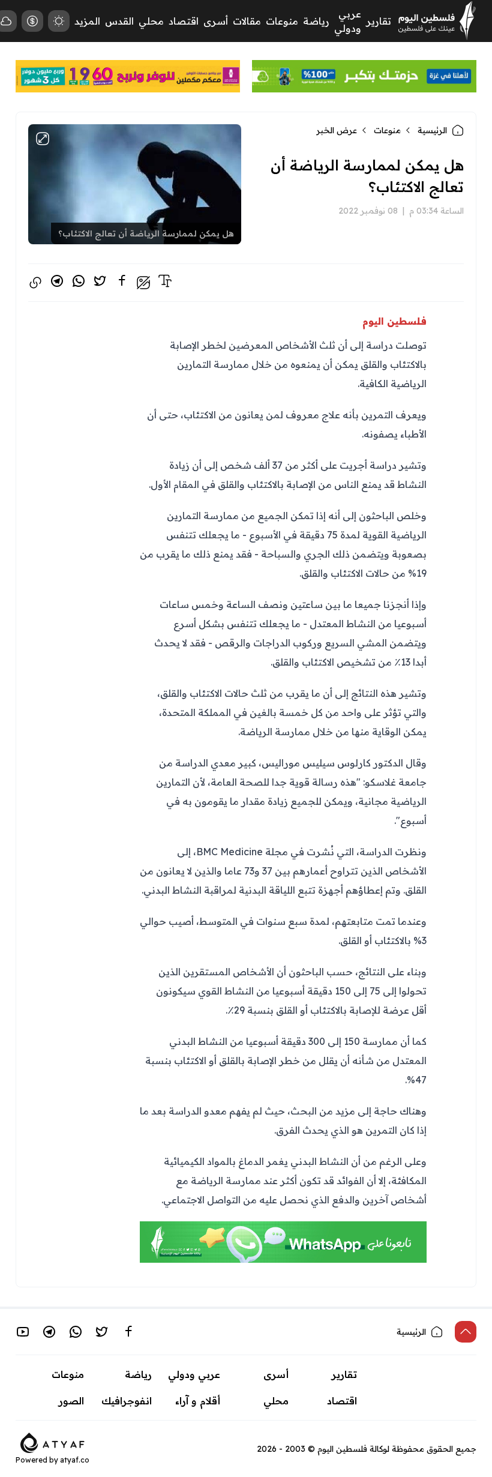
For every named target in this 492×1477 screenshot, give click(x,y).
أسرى (215, 21)
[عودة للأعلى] (465, 1332)
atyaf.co (74, 1459)
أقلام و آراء (197, 1401)
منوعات (282, 21)
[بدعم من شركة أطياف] (52, 1442)
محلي (151, 21)
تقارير (378, 21)
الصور (71, 1401)
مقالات (247, 21)
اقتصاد (184, 21)
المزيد (87, 21)
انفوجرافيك (126, 1401)
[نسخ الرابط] (35, 283)
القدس (119, 21)
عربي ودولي (194, 1374)
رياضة (316, 21)
